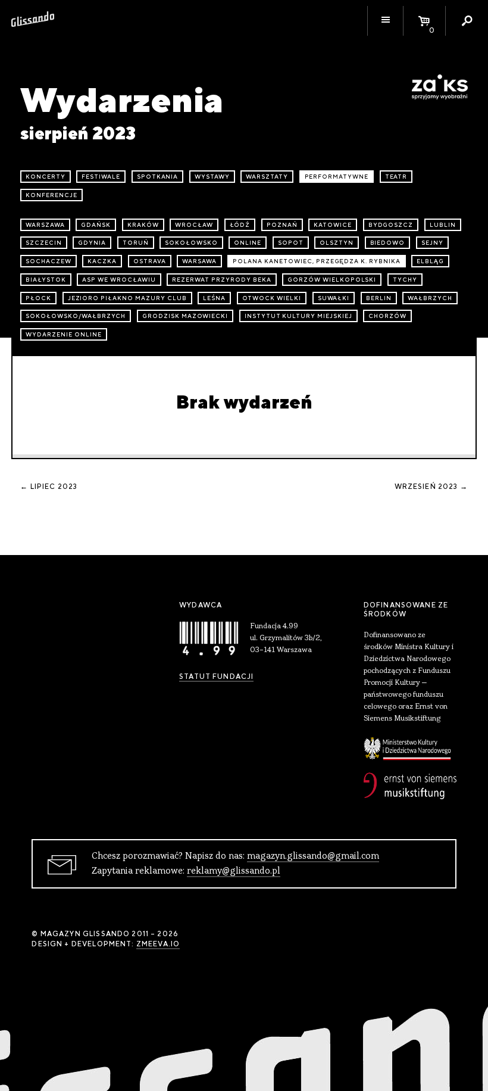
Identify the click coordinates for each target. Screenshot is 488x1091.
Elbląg (430, 261)
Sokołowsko (191, 242)
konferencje (51, 195)
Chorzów (387, 316)
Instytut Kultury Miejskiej (298, 316)
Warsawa (199, 261)
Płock (38, 298)
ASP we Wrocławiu (118, 279)
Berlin (379, 298)
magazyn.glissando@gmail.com (313, 856)
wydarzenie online (63, 334)
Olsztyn (337, 242)
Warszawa (45, 225)
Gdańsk (96, 225)
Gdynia (92, 242)
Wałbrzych (430, 298)
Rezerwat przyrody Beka (221, 279)
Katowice (333, 225)
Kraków (143, 225)
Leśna (214, 298)
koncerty (45, 176)
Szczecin (44, 242)
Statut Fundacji (216, 676)
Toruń (136, 242)
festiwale (101, 176)
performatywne (336, 176)
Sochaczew (48, 261)
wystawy (212, 176)
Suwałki (334, 298)
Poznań (282, 225)
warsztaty (267, 176)
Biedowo (387, 242)
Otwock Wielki (271, 298)
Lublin (443, 225)
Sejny (432, 242)
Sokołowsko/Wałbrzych (76, 316)
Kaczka (102, 261)
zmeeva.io (158, 944)
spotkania (158, 176)
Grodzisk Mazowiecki (185, 316)
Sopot (291, 242)
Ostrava (149, 261)
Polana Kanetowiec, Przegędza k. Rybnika (316, 261)
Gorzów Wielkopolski (331, 279)
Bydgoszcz (391, 225)
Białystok (46, 279)
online (247, 242)
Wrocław (194, 225)
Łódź (240, 225)
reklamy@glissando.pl (233, 871)
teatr (396, 176)
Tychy (405, 279)
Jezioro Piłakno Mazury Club (127, 298)
